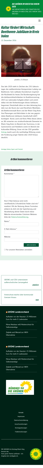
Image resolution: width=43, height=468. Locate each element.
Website (7, 237)
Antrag (3, 132)
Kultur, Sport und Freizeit (15, 149)
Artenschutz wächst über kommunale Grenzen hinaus (21, 297)
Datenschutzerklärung (19, 217)
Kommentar (9, 174)
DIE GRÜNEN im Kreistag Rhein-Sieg (26, 5)
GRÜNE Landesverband (18, 312)
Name (7, 221)
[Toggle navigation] (39, 20)
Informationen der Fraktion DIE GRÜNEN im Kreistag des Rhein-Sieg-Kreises (27, 11)
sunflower (17, 454)
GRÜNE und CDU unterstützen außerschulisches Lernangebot (21, 282)
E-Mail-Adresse (10, 229)
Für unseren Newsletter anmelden (19, 250)
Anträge (3, 149)
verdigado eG (14, 456)
